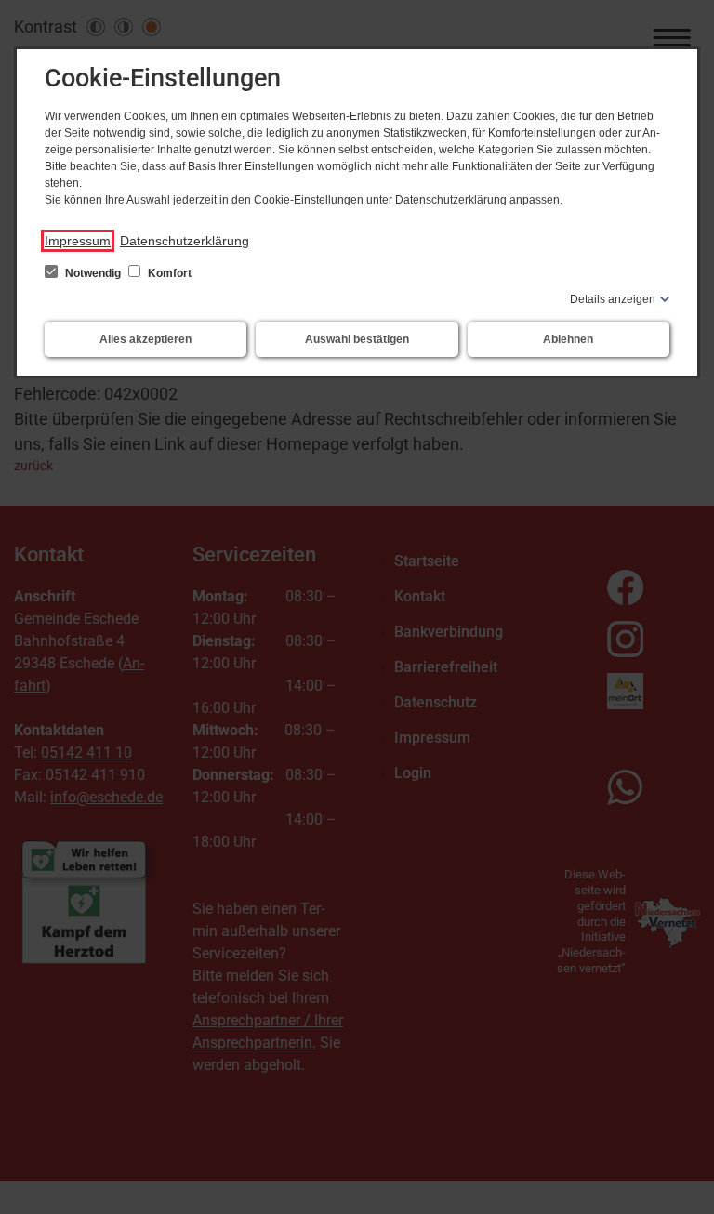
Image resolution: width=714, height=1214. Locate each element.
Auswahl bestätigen (357, 339)
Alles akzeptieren (145, 339)
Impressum (78, 240)
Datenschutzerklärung (184, 240)
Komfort (168, 273)
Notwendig (93, 273)
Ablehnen (568, 339)
